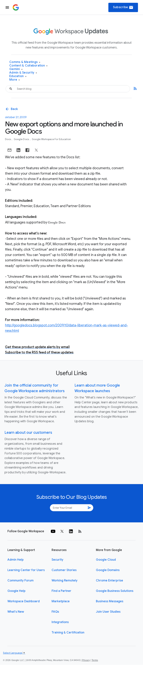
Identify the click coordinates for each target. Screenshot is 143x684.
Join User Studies (108, 612)
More (14, 80)
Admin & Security (23, 72)
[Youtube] (53, 531)
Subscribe (123, 7)
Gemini (16, 69)
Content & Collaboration (28, 65)
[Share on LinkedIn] (18, 150)
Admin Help (15, 560)
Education (17, 76)
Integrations (60, 622)
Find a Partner (61, 591)
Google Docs (22, 139)
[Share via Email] (9, 150)
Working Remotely (64, 580)
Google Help (16, 591)
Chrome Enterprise (109, 580)
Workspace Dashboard (23, 601)
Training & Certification (68, 632)
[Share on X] (36, 150)
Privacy (86, 660)
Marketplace (61, 601)
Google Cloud (106, 560)
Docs (8, 139)
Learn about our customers (28, 432)
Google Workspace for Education (51, 139)
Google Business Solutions (114, 591)
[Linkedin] (70, 531)
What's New (15, 612)
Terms (95, 660)
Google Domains (108, 570)
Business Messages (109, 601)
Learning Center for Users (26, 570)
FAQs (55, 612)
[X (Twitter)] (62, 531)
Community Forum (20, 580)
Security (57, 560)
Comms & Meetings (24, 62)
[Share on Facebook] (27, 150)
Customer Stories (64, 570)
